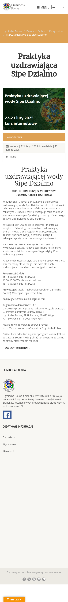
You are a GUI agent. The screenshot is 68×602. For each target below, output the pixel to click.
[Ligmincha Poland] (23, 6)
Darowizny (9, 437)
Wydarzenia (9, 444)
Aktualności (9, 451)
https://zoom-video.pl (25, 340)
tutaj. (40, 293)
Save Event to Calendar (17, 348)
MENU (44, 7)
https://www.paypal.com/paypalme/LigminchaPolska (32, 328)
